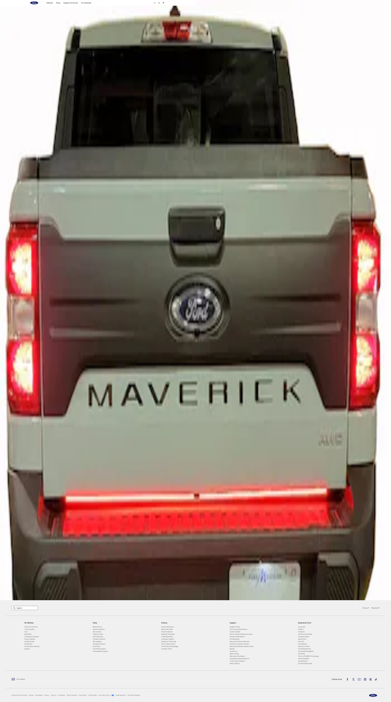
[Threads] (370, 679)
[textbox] (24, 608)
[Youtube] (359, 679)
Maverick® (375, 608)
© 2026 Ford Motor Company (19, 695)
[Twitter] (353, 679)
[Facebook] (348, 679)
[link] (31, 695)
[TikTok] (376, 679)
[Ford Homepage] (373, 695)
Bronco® (366, 608)
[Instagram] (365, 679)
